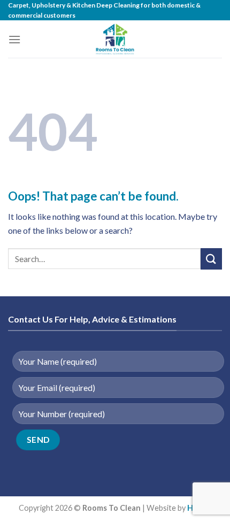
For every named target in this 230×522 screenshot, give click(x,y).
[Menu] (14, 39)
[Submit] (211, 258)
